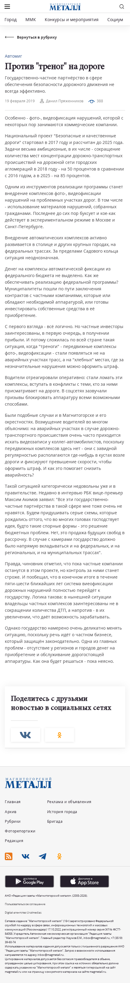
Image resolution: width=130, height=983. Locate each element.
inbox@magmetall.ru (96, 938)
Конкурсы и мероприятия (72, 19)
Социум (115, 19)
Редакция (14, 840)
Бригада (55, 821)
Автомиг (13, 56)
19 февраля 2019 (20, 101)
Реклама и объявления (69, 801)
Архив (11, 811)
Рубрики (13, 821)
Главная (13, 801)
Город (11, 19)
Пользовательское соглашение (25, 904)
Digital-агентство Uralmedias (23, 912)
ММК (30, 19)
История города (62, 811)
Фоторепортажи (20, 831)
